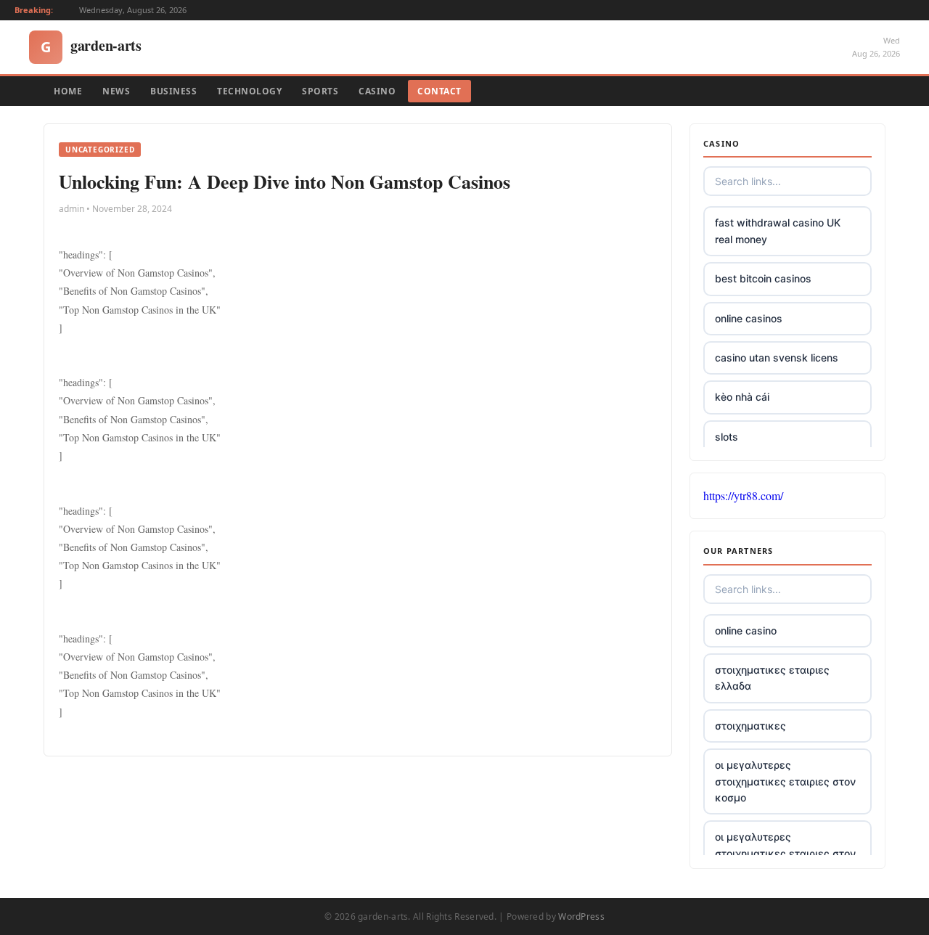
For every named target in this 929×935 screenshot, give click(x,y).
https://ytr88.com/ (743, 495)
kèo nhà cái (742, 397)
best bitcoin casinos (763, 278)
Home (68, 91)
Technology (249, 91)
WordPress (581, 916)
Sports (320, 91)
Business (173, 91)
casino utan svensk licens (776, 357)
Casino (377, 91)
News (116, 91)
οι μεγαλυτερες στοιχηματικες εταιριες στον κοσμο (785, 781)
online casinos (748, 318)
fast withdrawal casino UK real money (777, 230)
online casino (746, 630)
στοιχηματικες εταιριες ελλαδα (772, 678)
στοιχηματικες (750, 725)
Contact (439, 91)
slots (726, 436)
